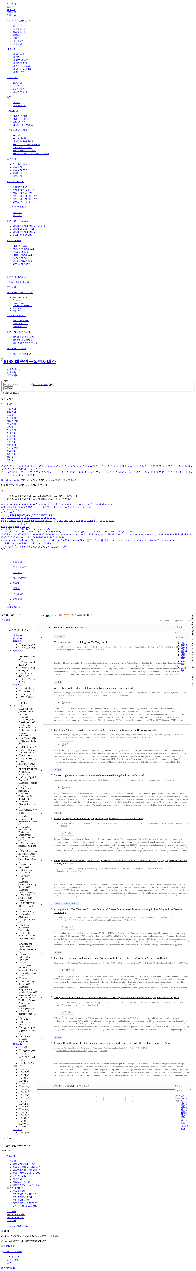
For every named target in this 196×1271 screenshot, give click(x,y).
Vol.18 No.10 (61, 826)
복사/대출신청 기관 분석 (25, 199)
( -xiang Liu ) (149, 917)
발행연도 (17, 1066)
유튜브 (10, 1263)
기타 (25, 1060)
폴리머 (26, 816)
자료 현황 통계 (20, 187)
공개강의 (17, 44)
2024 (25, 1075)
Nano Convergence (26, 1007)
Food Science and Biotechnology (27, 852)
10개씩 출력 (180, 1096)
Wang (96, 868)
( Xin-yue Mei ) (116, 917)
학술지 (16, 35)
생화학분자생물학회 (65, 695)
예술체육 (27, 1063)
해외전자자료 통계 (16, 348)
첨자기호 (11, 442)
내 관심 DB (18, 72)
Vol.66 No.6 (183, 963)
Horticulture (28, 755)
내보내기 (57, 627)
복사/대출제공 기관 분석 (25, 196)
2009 (25, 1118)
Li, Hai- (95, 1002)
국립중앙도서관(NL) (23, 1197)
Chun (100, 647)
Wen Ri (108, 693)
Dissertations (18, 303)
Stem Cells (27, 911)
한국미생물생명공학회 (66, 920)
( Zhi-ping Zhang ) (74, 917)
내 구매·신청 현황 (22, 66)
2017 (25, 1095)
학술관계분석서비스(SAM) (26, 1173)
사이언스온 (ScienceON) (25, 1206)
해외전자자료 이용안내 (18, 332)
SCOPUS (27, 691)
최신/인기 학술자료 (16, 207)
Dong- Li (94, 1048)
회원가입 (11, 3)
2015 (25, 1101)
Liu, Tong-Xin (99, 735)
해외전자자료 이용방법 (24, 150)
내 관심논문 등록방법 (23, 141)
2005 (25, 1126)
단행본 (16, 38)
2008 (25, 1121)
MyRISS (11, 9)
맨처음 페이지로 (80, 1099)
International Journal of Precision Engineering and (27, 727)
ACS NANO (28, 995)
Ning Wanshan (166, 693)
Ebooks (16, 300)
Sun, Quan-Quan (112, 735)
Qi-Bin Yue (100, 823)
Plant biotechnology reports (24, 957)
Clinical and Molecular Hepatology (25, 1039)
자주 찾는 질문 (20, 164)
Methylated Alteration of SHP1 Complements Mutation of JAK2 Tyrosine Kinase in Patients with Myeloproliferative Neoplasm (116, 997)
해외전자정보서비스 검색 (20, 292)
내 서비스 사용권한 (22, 69)
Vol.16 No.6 (99, 1005)
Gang (58, 868)
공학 (25, 1053)
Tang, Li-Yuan (117, 1002)
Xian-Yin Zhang (88, 823)
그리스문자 (12, 421)
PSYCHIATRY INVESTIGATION (27, 906)
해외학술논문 (19, 32)
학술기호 (11, 436)
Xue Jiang (110, 823)
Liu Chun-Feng (154, 693)
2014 (25, 1104)
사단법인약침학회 (165, 647)
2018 (25, 1092)
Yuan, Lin (179, 735)
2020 (25, 1086)
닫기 (3, 549)
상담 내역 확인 (20, 170)
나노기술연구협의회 (155, 868)
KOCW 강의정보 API (23, 249)
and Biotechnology (26, 762)
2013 (25, 1106)
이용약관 (11, 1211)
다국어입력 (12, 375)
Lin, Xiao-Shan (86, 735)
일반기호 (11, 454)
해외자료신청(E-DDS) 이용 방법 (29, 226)
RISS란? (17, 135)
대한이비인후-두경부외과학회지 (27, 1030)
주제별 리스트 (20, 326)
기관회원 (17, 1179)
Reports (16, 310)
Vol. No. (103, 1051)
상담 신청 (17, 167)
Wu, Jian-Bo (106, 1002)
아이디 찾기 (19, 89)
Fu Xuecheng (77, 868)
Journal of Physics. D (24, 915)
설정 (9, 97)
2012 (25, 1109)
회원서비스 (12, 77)
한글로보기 (84, 627)
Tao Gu (111, 1048)
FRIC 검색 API (20, 258)
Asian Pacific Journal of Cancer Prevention (73, 737)
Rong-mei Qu (90, 647)
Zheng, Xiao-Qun (82, 1002)
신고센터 (17, 176)
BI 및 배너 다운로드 (23, 125)
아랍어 (10, 460)
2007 (25, 1124)
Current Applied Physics (27, 778)
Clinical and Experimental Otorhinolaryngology (27, 948)
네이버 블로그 (14, 1257)
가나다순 (17, 638)
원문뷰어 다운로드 (16, 276)
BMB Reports (29, 747)
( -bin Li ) (60, 917)
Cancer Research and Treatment (27, 751)
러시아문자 (12, 448)
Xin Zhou (109, 647)
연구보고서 (18, 41)
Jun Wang (136, 647)
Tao (57, 647)
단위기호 (11, 451)
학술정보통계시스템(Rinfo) (26, 1167)
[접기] (192, 672)
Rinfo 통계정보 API (22, 255)
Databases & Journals (16, 315)
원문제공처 (18, 650)
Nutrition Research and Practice (24, 927)
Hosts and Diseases (24, 1023)
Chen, (70, 1002)
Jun (78, 823)
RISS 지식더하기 (21, 119)
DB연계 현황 (19, 122)
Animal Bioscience (24, 734)
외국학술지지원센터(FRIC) (26, 1170)
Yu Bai (117, 647)
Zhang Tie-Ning (179, 693)
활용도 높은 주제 (21, 202)
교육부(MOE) (19, 1191)
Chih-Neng (74, 780)
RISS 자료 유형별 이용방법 (26, 144)
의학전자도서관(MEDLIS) (26, 1185)
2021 (25, 1083)
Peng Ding (89, 963)
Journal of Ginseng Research (26, 804)
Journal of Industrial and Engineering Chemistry (24, 831)
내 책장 (16, 57)
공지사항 (11, 287)
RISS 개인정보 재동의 (18, 282)
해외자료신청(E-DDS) (18, 221)
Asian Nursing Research (26, 982)
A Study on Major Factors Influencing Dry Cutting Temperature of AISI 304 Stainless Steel (98, 818)
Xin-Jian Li (80, 963)
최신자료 (17, 212)
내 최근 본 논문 (20, 60)
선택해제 (5, 620)
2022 (25, 1081)
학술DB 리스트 (20, 323)
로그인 (10, 6)
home (9, 604)
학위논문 (17, 26)
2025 (25, 1072)
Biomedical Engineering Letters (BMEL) (27, 796)
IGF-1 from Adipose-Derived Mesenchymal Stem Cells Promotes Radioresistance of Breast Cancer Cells (105, 729)
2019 (25, 1089)
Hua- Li (68, 823)
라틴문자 (11, 445)
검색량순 (17, 635)
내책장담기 (70, 627)
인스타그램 (12, 1260)
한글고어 (11, 418)
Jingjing (66, 693)
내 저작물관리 (20, 63)
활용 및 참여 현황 (21, 264)
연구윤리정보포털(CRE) (25, 1203)
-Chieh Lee (88, 780)
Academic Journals (21, 297)
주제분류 (17, 1044)
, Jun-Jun (59, 1002)
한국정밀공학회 (130, 823)
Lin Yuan (150, 647)
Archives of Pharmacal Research (27, 821)
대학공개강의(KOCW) (24, 1164)
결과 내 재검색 (12, 393)
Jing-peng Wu (125, 647)
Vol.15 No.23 (144, 737)
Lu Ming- (138, 868)
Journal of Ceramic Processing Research (27, 884)
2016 (25, 1098)
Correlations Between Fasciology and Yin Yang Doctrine (81, 642)
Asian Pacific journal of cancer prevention (26, 711)
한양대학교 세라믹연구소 (109, 780)
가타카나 (11, 412)
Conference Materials (22, 305)
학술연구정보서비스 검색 (20, 20)
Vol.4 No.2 (99, 650)
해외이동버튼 (8, 1268)
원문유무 (17, 641)
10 (51, 1042)
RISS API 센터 (14, 240)
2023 (25, 1078)
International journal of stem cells (27, 1014)
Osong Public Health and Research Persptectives (27, 1000)
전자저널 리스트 (21, 320)
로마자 (10, 457)
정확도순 (178, 627)
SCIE (26, 694)
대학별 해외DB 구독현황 (25, 343)
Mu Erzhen (116, 868)
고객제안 (17, 173)
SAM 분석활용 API (22, 261)
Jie (71, 963)
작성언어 (17, 1129)
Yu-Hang (117, 693)
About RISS (12, 110)
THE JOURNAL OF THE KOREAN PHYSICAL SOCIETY (27, 770)
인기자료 (17, 215)
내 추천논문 (19, 54)
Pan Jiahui (68, 868)
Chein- (60, 780)
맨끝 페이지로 (149, 1099)
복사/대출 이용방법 (22, 147)
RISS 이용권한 (20, 138)
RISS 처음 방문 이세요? (19, 130)
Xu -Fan (78, 693)
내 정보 (16, 102)
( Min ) (137, 917)
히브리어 (11, 430)
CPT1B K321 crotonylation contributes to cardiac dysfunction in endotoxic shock (93, 687)
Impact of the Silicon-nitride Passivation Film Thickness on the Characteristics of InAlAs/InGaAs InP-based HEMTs (111, 958)
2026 (25, 1069)
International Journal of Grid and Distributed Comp (27, 937)
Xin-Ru (141, 693)
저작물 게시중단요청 (17, 1226)
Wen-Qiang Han (69, 1048)
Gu (101, 693)
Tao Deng (119, 1048)
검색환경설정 (19, 105)
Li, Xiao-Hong (136, 735)
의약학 (26, 1047)
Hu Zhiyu (88, 868)
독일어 (10, 427)
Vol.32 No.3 (130, 920)
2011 (25, 1112)
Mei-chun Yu (66, 647)
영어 (25, 1132)
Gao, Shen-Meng (131, 1002)
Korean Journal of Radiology (26, 871)
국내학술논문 (19, 29)
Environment (28, 758)
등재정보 (17, 685)
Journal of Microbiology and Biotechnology (26, 719)
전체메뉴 (11, 15)
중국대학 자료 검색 (22, 235)
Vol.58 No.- (123, 695)
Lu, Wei (145, 735)
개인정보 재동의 (15, 1217)
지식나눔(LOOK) (21, 1182)
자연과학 (28, 1050)
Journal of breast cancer (27, 974)
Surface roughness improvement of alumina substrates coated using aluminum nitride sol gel (99, 775)
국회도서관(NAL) (21, 1200)
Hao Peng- (130, 693)
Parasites (26, 1019)
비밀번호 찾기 (20, 92)
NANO (26, 978)
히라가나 (11, 409)
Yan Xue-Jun (127, 868)
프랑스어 (11, 424)
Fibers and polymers (24, 865)
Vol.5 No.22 (80, 871)
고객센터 (11, 12)
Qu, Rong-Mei (73, 735)
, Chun (124, 735)
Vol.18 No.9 (171, 780)
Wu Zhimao (106, 868)
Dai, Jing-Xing (168, 735)
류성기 (117, 823)
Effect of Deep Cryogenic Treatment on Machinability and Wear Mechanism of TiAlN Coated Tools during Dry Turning (113, 1043)
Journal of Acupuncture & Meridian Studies (27, 989)
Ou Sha (143, 647)
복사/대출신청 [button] (68, 970)
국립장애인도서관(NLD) (25, 1194)
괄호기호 (11, 433)
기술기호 (11, 439)
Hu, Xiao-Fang (156, 735)
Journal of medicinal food (26, 891)
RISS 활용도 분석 (15, 181)
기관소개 (11, 1220)
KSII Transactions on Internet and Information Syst (27, 966)
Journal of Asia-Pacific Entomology (27, 859)
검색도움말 (12, 372)
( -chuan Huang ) (100, 917)
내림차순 (178, 632)
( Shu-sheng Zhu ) (164, 917)
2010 (25, 1115)
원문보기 (68, 702)
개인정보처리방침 (16, 1214)
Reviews (17, 308)
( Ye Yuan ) (87, 917)
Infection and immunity (25, 789)
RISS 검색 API (20, 246)
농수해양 (28, 1057)
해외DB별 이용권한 (23, 340)
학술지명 (17, 705)
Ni (57, 693)
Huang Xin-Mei (90, 693)
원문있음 (28, 644)
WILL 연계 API (20, 252)
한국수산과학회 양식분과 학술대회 (27, 741)
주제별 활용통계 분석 (23, 190)
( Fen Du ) (127, 917)
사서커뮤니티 (19, 1176)
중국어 (10, 415)
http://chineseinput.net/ (11, 480)
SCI (24, 703)
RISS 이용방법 (20, 116)
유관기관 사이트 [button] (15, 1188)
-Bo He (58, 823)
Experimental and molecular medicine (27, 846)
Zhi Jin (97, 963)
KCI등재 (27, 688)
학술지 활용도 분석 (22, 193)
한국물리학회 (109, 963)
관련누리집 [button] (12, 1161)
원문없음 (28, 647)
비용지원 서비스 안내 (23, 229)
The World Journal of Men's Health (25, 898)
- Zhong (60, 963)
